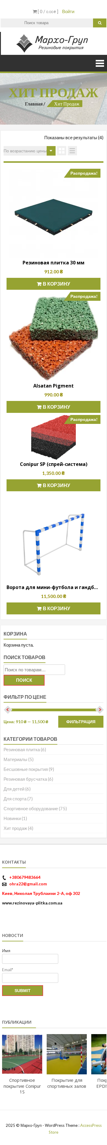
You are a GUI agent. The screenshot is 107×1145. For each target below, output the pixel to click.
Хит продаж (15, 828)
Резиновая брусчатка (25, 779)
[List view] (72, 150)
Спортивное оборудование (31, 808)
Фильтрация (80, 721)
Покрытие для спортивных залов (66, 1083)
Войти (68, 11)
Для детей (14, 788)
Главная (34, 103)
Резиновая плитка (22, 749)
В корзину (56, 283)
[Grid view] (61, 150)
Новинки (12, 818)
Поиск (24, 680)
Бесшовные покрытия (26, 769)
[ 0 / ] (47, 11)
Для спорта (15, 798)
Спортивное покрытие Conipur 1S (22, 1086)
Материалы (15, 759)
